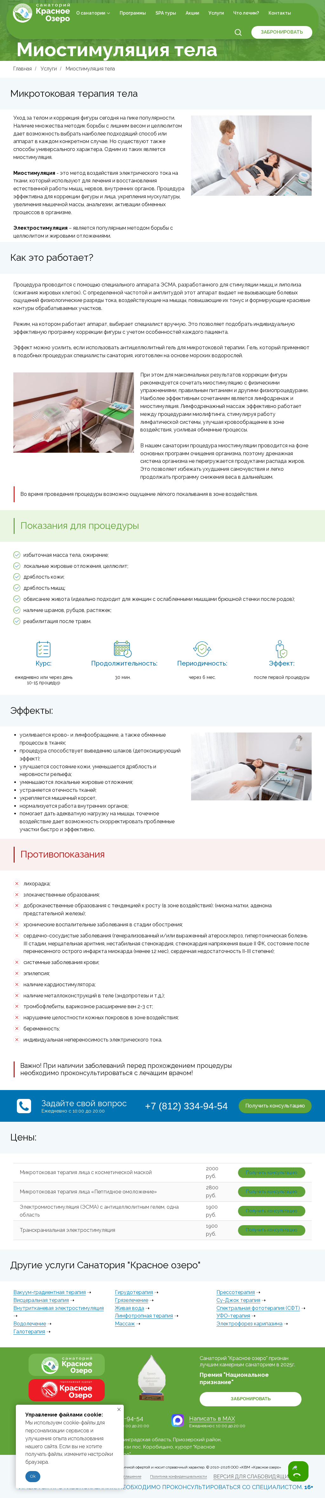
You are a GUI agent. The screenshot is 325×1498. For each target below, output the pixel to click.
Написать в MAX (212, 1418)
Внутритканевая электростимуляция (58, 1308)
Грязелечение (131, 1300)
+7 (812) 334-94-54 (186, 1106)
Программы (133, 13)
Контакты (280, 13)
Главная (22, 69)
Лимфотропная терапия (144, 1316)
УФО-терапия (233, 1316)
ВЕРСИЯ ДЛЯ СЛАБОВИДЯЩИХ (252, 1477)
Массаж (125, 1324)
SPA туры (166, 13)
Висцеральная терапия (41, 1300)
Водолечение (29, 1324)
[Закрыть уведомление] (119, 1409)
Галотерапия (29, 1332)
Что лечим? (246, 13)
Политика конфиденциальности (178, 1476)
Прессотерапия (235, 1292)
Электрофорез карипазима (249, 1324)
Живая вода (129, 1308)
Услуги (216, 13)
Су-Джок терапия (238, 1300)
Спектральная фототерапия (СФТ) (258, 1308)
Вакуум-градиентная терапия (49, 1292)
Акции (192, 13)
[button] (238, 32)
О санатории (90, 13)
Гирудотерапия (134, 1292)
